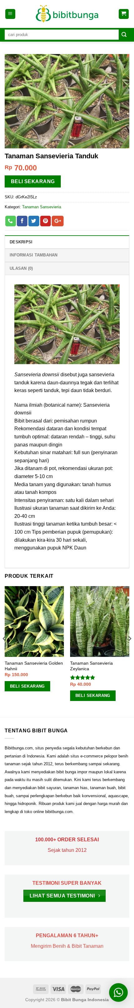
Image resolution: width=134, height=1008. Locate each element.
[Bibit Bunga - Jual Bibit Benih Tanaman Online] (67, 14)
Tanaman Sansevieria (41, 207)
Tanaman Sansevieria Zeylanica (91, 666)
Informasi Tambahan (34, 255)
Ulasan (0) (21, 268)
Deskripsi (21, 242)
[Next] (130, 650)
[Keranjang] (124, 14)
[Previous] (4, 650)
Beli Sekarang (33, 181)
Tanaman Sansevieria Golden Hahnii (34, 666)
